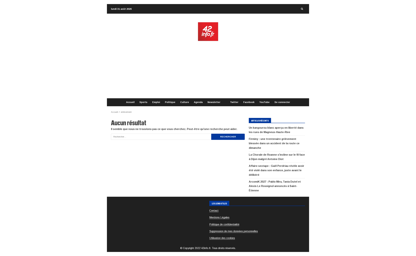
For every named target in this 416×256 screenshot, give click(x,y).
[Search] (301, 9)
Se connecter (282, 102)
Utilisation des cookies (222, 238)
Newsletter (214, 102)
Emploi (156, 102)
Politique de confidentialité (224, 224)
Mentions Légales (219, 217)
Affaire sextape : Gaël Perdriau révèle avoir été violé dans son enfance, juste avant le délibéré (276, 170)
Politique (170, 102)
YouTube (264, 102)
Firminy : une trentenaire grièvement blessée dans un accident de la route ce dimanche (274, 143)
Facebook (248, 102)
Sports (143, 102)
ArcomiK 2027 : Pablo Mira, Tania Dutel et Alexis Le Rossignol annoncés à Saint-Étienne (275, 186)
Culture (184, 102)
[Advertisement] (208, 70)
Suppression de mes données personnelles (233, 231)
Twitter (234, 102)
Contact (214, 210)
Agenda (198, 102)
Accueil (130, 102)
